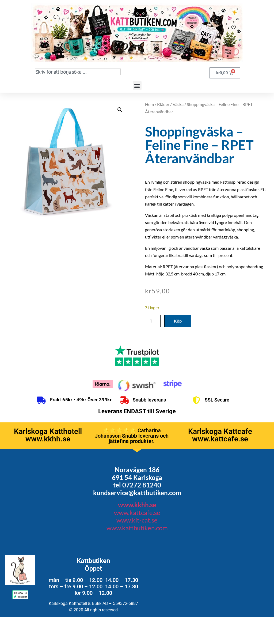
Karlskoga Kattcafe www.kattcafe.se (220, 435)
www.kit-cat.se (137, 520)
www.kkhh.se (137, 505)
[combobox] (78, 72)
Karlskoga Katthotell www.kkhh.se (48, 435)
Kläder (163, 104)
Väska (178, 104)
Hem (149, 104)
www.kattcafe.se (137, 512)
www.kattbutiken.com (137, 528)
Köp (178, 320)
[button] (137, 85)
